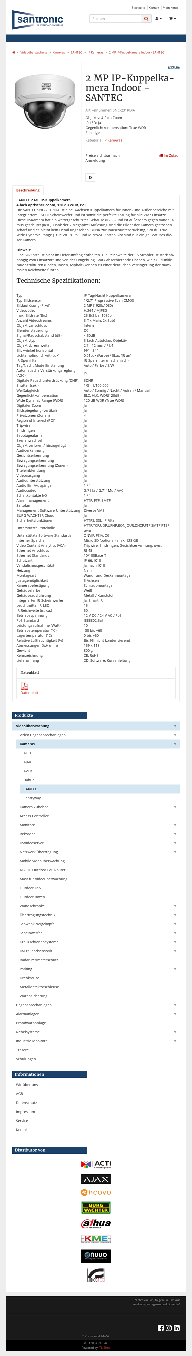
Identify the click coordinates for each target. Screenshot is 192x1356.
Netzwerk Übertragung (39, 852)
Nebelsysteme (28, 1032)
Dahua (29, 780)
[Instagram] (169, 1328)
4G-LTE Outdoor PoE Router (43, 870)
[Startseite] (13, 52)
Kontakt (154, 8)
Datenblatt (29, 692)
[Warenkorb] (173, 18)
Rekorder (27, 834)
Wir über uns (27, 1084)
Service (22, 1120)
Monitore (27, 824)
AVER (28, 770)
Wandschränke (32, 906)
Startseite (138, 8)
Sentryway (32, 798)
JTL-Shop (104, 1348)
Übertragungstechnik (37, 914)
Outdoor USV (30, 888)
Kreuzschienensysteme (39, 942)
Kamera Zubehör (34, 806)
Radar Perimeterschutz (39, 960)
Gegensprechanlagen (34, 1004)
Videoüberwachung (32, 726)
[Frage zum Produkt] (90, 177)
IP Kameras (113, 140)
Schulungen (26, 1058)
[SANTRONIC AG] (37, 20)
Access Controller (34, 816)
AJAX (27, 762)
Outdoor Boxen (32, 896)
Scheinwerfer (31, 932)
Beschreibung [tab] (28, 190)
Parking (26, 968)
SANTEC (30, 788)
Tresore (22, 1050)
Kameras (27, 744)
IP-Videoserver (32, 842)
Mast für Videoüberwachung (44, 878)
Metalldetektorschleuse (39, 986)
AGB (19, 1093)
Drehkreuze (29, 978)
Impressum (25, 1111)
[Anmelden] (159, 18)
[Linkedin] (177, 1328)
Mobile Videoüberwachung (42, 860)
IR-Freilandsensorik (36, 950)
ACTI (27, 752)
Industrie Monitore (32, 1040)
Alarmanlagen (28, 1014)
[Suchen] (146, 18)
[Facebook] (161, 1328)
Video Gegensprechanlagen (43, 734)
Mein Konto (170, 8)
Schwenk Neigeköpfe (37, 924)
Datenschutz (26, 1102)
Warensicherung (34, 996)
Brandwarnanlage (31, 1022)
